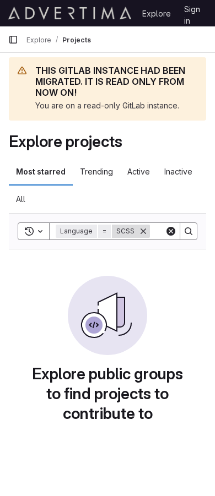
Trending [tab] (96, 171)
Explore (156, 13)
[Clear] (171, 231)
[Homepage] (69, 13)
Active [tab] (138, 171)
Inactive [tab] (178, 171)
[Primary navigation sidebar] (13, 39)
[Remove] (143, 231)
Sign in (192, 11)
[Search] (188, 231)
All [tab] (20, 199)
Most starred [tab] (41, 171)
